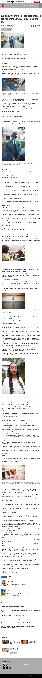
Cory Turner (7, 25)
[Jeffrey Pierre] (3, 592)
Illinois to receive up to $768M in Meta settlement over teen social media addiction (17, 622)
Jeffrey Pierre (12, 25)
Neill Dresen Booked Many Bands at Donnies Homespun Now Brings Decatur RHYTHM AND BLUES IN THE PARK (21, 611)
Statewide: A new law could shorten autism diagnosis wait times (13, 606)
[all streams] (40, 5)
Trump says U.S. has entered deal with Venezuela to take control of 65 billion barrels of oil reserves (15, 642)
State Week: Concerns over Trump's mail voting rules (11, 619)
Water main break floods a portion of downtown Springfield (12, 615)
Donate (37, 1)
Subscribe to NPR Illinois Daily (35, 664)
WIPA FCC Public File (27, 664)
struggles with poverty (22, 207)
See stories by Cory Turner (13, 586)
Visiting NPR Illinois (19, 664)
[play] (3, 5)
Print (39, 25)
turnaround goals (21, 408)
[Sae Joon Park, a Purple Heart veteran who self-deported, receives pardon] (24, 642)
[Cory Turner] (3, 583)
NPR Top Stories (15, 572)
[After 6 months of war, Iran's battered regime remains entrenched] (5, 650)
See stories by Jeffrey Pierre (13, 595)
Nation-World (7, 572)
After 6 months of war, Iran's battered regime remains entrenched (14, 649)
